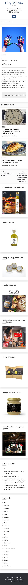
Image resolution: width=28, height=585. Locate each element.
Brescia (6, 511)
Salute (6, 546)
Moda (5, 534)
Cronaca (6, 520)
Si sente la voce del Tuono (11, 476)
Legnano (6, 528)
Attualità (6, 505)
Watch (6, 563)
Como (5, 514)
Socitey (6, 554)
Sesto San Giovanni (9, 548)
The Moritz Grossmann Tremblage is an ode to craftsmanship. (11, 131)
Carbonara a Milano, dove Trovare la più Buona (12, 162)
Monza (6, 540)
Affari (5, 503)
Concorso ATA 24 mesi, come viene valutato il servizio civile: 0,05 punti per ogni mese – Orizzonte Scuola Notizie (14, 481)
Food (5, 523)
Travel (6, 557)
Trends (3, 55)
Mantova (6, 531)
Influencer (6, 526)
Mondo (6, 537)
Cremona (6, 517)
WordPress (7, 566)
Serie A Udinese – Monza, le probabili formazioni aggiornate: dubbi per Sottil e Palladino (14, 487)
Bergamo (6, 508)
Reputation (7, 543)
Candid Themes (18, 581)
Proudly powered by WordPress (13, 579)
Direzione (14, 60)
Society (6, 551)
